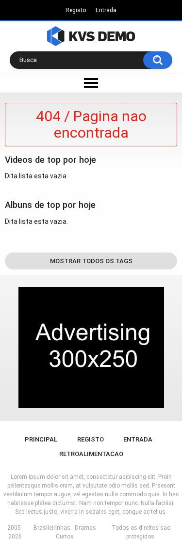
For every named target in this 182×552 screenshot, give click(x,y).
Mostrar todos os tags (91, 261)
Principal (41, 439)
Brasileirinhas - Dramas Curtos (64, 532)
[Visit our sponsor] (91, 347)
